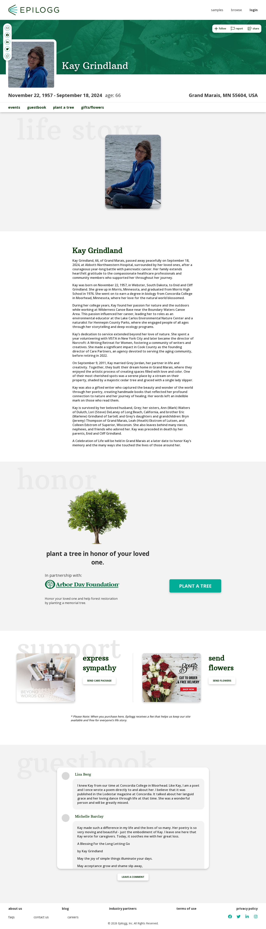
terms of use (186, 908)
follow (222, 28)
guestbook (36, 107)
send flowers (222, 680)
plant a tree (63, 107)
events (14, 107)
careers (73, 917)
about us (15, 908)
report (239, 28)
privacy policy (247, 908)
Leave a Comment (133, 877)
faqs (11, 917)
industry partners (123, 908)
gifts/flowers (92, 107)
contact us (41, 917)
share (256, 28)
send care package (99, 680)
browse (236, 10)
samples (217, 10)
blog (65, 908)
